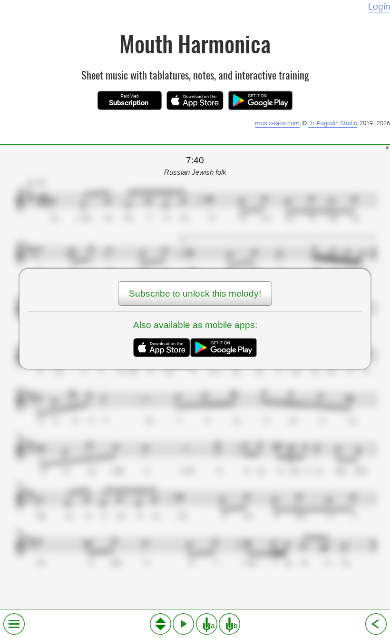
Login (379, 6)
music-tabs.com (277, 123)
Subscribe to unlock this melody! (195, 294)
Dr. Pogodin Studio (332, 123)
